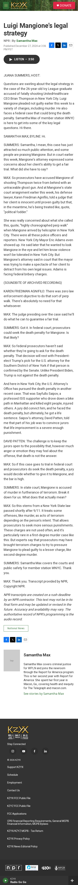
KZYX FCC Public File (18, 798)
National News (15, 628)
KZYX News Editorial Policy (22, 846)
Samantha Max (27, 41)
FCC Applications (16, 813)
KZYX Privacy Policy (18, 838)
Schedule (12, 775)
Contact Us (13, 790)
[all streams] (73, 880)
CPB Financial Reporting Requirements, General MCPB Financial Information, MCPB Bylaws (38, 822)
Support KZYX (15, 767)
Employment (14, 782)
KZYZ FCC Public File (18, 806)
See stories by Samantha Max (44, 694)
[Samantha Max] (12, 660)
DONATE (65, 5)
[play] (5, 880)
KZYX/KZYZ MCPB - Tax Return (25, 831)
